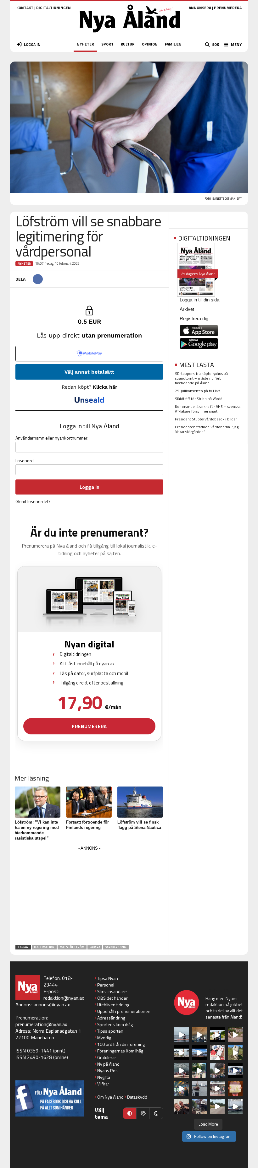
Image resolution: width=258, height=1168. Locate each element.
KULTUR (128, 44)
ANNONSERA (200, 8)
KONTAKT (24, 8)
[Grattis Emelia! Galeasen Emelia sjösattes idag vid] (199, 1088)
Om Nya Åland (110, 1097)
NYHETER (85, 44)
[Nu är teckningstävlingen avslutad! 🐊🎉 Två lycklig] (235, 1088)
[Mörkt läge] (156, 1113)
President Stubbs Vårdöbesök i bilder (206, 419)
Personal (105, 984)
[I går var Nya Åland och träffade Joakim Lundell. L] (181, 1106)
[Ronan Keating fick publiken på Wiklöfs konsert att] (217, 1070)
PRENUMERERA (228, 8)
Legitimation (44, 947)
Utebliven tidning (113, 1004)
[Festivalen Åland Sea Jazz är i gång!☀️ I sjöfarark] (199, 1034)
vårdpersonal (116, 947)
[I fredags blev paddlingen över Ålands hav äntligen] (181, 1034)
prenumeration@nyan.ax (41, 1024)
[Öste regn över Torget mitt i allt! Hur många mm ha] (217, 1088)
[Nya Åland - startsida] (130, 34)
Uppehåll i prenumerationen (123, 1011)
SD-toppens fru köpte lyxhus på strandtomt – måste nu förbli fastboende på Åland (201, 378)
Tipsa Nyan (107, 978)
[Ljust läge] (142, 1113)
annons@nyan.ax (52, 1004)
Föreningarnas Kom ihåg (120, 1050)
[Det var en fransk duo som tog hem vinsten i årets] (181, 1052)
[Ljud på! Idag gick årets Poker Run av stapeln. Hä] (235, 1106)
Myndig (104, 1037)
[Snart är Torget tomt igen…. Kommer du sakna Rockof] (199, 1070)
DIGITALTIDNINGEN (53, 8)
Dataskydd (137, 1097)
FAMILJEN (173, 44)
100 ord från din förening (121, 1044)
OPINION (150, 44)
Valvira (95, 947)
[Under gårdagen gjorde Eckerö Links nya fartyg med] (199, 1052)
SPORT (107, 44)
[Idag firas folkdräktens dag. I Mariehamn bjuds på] (181, 1070)
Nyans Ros (107, 1070)
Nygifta (103, 1077)
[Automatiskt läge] (129, 1113)
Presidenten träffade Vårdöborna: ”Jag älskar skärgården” (206, 429)
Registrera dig (194, 318)
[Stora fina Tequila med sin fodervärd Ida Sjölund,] (235, 1052)
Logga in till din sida (199, 299)
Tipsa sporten (110, 1031)
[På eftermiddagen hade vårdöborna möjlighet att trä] (217, 1034)
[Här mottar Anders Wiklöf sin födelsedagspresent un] (181, 1088)
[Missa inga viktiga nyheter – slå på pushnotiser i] (217, 1052)
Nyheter (24, 264)
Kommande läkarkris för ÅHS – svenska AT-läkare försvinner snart (207, 408)
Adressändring (111, 1017)
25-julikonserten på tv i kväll (198, 391)
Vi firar (103, 1083)
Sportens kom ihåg (115, 1024)
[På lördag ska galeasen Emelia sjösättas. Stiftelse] (199, 1106)
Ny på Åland (108, 1064)
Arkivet (187, 309)
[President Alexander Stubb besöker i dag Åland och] (235, 1034)
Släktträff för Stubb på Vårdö (198, 399)
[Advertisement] (89, 896)
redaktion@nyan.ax (63, 998)
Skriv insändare (112, 991)
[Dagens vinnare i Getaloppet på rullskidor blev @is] (217, 1106)
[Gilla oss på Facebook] (49, 1098)
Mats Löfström (72, 947)
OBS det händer (112, 998)
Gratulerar (106, 1057)
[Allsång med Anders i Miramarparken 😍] (235, 1070)
